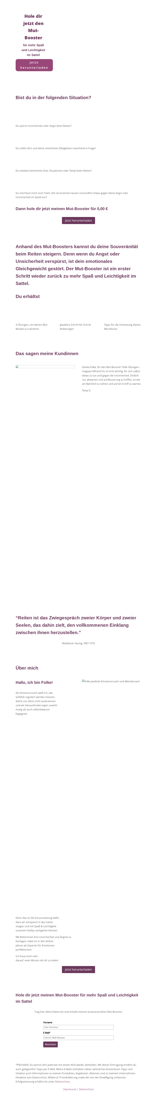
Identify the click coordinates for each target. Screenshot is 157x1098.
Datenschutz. (62, 1081)
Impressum (70, 1089)
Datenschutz (86, 1089)
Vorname (47, 1022)
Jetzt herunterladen (34, 65)
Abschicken (50, 1044)
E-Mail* (46, 1033)
